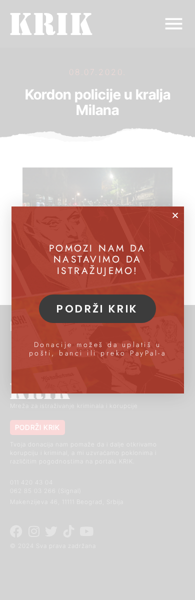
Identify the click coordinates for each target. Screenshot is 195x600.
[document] (97, 300)
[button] (175, 215)
